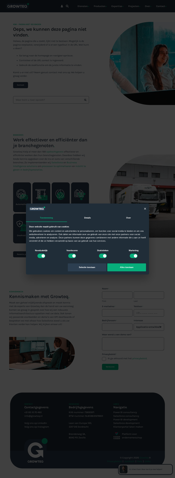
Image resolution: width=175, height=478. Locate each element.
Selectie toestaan (87, 267)
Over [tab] (128, 218)
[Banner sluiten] (145, 209)
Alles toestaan (126, 267)
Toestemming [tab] (46, 218)
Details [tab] (87, 218)
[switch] (72, 256)
